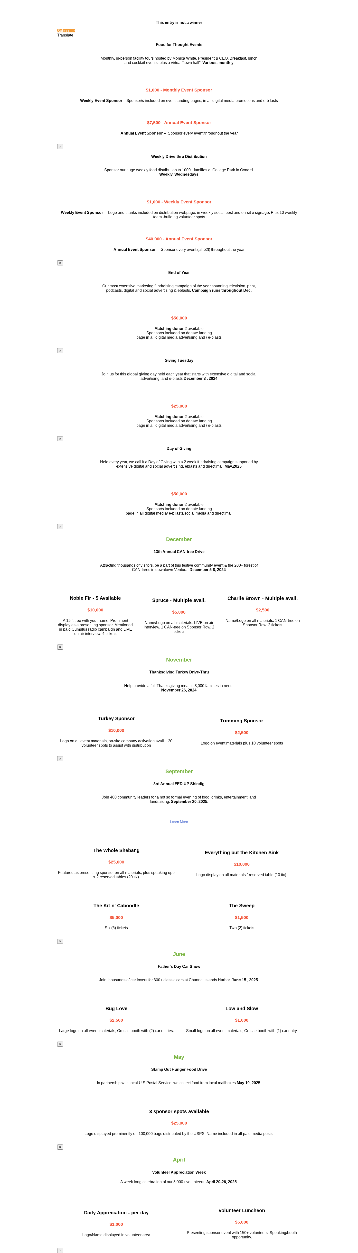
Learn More (179, 822)
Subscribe (66, 31)
